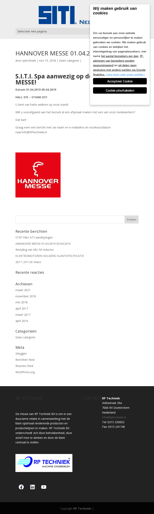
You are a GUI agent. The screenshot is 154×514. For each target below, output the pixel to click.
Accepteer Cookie (120, 81)
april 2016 (21, 321)
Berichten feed (24, 360)
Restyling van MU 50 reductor (34, 249)
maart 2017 (22, 315)
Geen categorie (69, 60)
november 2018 (25, 296)
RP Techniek (82, 508)
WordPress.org (25, 372)
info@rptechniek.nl (114, 417)
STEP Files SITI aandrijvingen (34, 237)
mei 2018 (21, 302)
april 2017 (21, 308)
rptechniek (29, 60)
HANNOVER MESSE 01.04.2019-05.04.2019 (43, 243)
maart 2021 (22, 290)
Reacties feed (24, 366)
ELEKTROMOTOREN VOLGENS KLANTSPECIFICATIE (49, 256)
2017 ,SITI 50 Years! (28, 262)
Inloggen (21, 353)
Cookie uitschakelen (120, 90)
